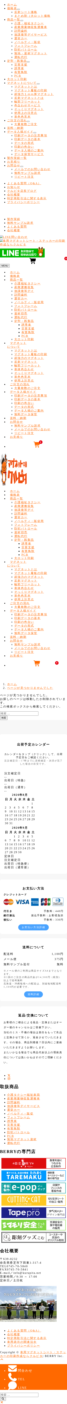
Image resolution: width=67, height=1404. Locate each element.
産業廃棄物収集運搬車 (30, 27)
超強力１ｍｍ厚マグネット (34, 94)
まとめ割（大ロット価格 (32, 15)
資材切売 (21, 313)
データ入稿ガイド (20, 131)
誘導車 (19, 68)
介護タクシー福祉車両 (23, 1094)
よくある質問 (17, 226)
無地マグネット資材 (22, 1139)
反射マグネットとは (29, 97)
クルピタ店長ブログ (22, 190)
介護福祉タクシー (27, 283)
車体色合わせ (24, 369)
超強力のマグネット (29, 358)
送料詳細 (33, 994)
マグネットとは (25, 86)
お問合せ (13, 165)
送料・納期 (15, 127)
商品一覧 (13, 19)
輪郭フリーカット (27, 101)
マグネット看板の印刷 (30, 90)
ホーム (12, 4)
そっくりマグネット (29, 109)
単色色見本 (22, 116)
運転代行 (21, 57)
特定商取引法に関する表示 (27, 198)
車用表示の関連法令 (22, 1341)
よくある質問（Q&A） (24, 183)
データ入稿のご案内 (29, 150)
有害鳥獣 (21, 72)
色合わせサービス (27, 105)
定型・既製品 (17, 60)
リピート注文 (24, 176)
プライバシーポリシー (23, 202)
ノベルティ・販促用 (29, 302)
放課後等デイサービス (30, 34)
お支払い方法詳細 (33, 927)
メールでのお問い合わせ (32, 169)
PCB (17, 75)
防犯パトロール (25, 49)
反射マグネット (25, 361)
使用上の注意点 (25, 112)
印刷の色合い (24, 146)
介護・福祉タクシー (29, 23)
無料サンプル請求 (27, 172)
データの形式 (24, 142)
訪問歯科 (21, 30)
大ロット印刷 (17, 79)
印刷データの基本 (27, 139)
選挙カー (21, 38)
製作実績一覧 (17, 157)
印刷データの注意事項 (30, 135)
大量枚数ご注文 (25, 124)
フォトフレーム (25, 45)
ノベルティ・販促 (27, 42)
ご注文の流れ (17, 120)
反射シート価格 (25, 12)
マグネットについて (22, 82)
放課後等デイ (24, 290)
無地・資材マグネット (30, 53)
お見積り (13, 161)
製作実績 (13, 219)
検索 (3, 717)
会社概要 (13, 194)
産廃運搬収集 (24, 287)
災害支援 (21, 64)
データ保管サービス (29, 154)
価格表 (12, 8)
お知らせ (13, 187)
